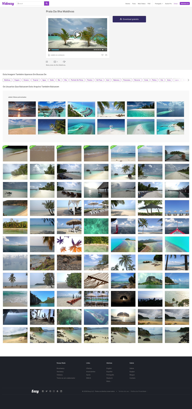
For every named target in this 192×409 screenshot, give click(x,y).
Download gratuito (131, 19)
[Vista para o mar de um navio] (177, 226)
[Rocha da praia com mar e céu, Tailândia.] (150, 262)
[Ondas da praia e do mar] (15, 208)
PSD (149, 3)
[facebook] (43, 391)
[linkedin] (61, 391)
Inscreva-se (185, 3)
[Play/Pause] (50, 50)
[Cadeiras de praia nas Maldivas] (150, 190)
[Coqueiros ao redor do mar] (177, 299)
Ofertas (89, 368)
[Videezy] (8, 4)
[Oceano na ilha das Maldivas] (96, 190)
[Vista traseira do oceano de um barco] (123, 226)
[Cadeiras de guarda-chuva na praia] (177, 208)
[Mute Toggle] (103, 50)
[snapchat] (57, 391)
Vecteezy (60, 371)
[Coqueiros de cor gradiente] (69, 244)
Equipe (132, 371)
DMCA (88, 378)
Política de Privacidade (138, 391)
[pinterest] (50, 391)
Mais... (108, 381)
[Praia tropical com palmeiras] (42, 281)
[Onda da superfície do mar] (96, 226)
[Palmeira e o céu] (123, 262)
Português (110, 375)
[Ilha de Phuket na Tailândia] (15, 262)
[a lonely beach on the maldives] (51, 127)
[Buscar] (46, 3)
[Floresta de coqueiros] (15, 226)
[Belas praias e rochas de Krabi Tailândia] (123, 281)
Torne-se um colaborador (66, 378)
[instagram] (54, 391)
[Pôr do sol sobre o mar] (150, 299)
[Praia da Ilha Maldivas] (177, 154)
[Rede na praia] (96, 281)
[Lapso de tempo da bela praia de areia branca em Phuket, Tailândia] (42, 335)
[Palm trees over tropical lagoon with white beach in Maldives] (140, 109)
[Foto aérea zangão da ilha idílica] (69, 317)
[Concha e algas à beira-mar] (42, 262)
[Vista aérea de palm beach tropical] (96, 244)
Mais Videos (141, 3)
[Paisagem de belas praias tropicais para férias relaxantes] (150, 281)
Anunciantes (90, 371)
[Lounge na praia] (69, 208)
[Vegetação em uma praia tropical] (69, 281)
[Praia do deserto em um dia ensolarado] (42, 226)
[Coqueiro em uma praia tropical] (150, 226)
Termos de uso (124, 391)
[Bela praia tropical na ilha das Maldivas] (96, 172)
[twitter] (47, 391)
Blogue (132, 375)
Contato (132, 378)
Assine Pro (168, 3)
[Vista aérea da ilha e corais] (150, 244)
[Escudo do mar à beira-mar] (69, 262)
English (109, 368)
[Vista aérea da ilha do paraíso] (123, 244)
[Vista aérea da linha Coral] (177, 244)
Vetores (127, 3)
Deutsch (109, 378)
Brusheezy (60, 368)
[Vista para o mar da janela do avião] (15, 317)
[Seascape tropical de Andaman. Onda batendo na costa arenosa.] (15, 154)
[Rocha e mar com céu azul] (177, 281)
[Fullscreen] (106, 50)
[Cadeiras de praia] (69, 190)
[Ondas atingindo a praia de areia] (15, 299)
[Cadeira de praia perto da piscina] (96, 299)
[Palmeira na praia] (42, 208)
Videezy (60, 375)
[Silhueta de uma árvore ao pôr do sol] (123, 299)
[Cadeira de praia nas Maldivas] (69, 172)
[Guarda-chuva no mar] (150, 208)
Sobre (132, 368)
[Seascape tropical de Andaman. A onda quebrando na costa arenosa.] (69, 154)
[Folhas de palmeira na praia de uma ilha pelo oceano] (42, 244)
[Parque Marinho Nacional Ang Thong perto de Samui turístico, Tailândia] (42, 299)
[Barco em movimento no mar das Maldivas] (15, 244)
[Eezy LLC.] (35, 391)
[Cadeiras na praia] (69, 226)
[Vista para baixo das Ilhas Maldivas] (96, 317)
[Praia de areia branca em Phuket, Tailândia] (150, 317)
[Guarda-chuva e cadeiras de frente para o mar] (96, 208)
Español (109, 371)
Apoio (88, 375)
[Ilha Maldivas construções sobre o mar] (177, 190)
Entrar (176, 3)
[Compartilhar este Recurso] (106, 55)
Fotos (134, 3)
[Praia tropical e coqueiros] (177, 262)
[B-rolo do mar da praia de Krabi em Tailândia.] (96, 154)
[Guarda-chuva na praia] (123, 317)
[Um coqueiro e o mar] (15, 281)
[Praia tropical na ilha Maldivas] (123, 190)
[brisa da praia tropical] (123, 208)
